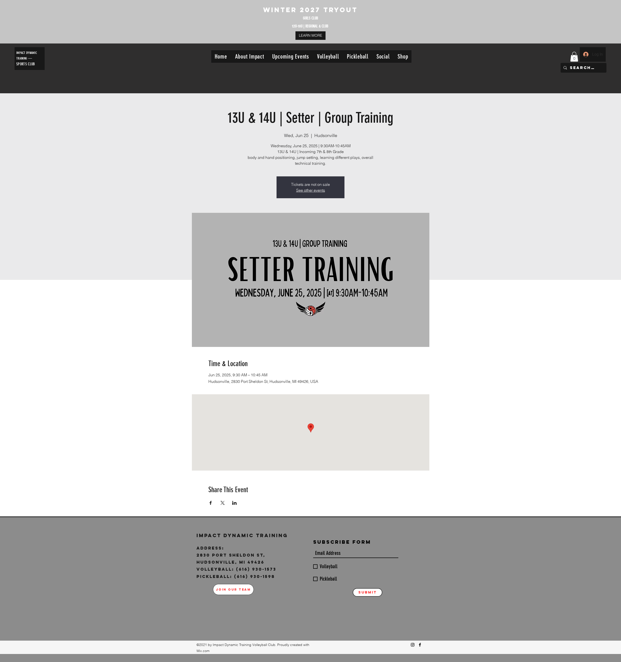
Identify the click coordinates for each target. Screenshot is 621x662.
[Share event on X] (222, 503)
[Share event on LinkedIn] (234, 503)
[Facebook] (419, 644)
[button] (249, 56)
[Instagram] (412, 644)
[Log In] (586, 54)
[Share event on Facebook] (210, 503)
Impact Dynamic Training (243, 535)
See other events (310, 190)
